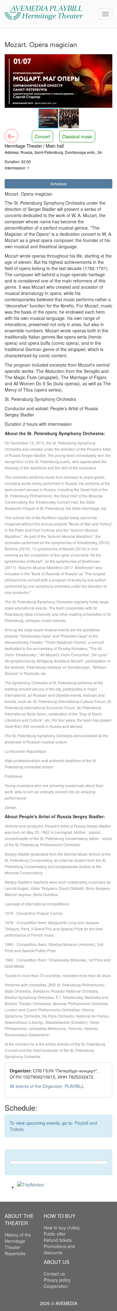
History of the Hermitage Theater (18, 1241)
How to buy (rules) (62, 1227)
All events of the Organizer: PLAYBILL (47, 1086)
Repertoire (15, 1253)
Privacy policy (57, 1280)
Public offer (55, 1234)
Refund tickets (58, 1240)
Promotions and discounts (59, 1249)
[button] (107, 59)
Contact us (54, 1274)
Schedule (59, 183)
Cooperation (56, 1286)
